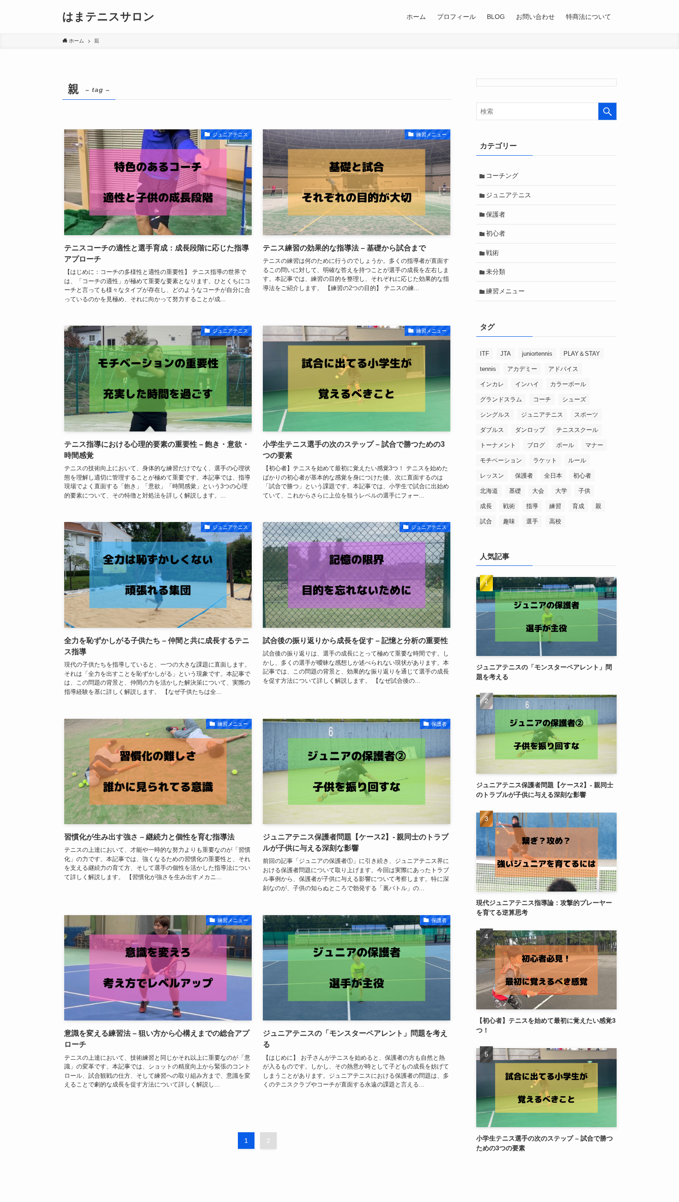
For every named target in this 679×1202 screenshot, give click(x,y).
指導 (532, 506)
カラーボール (568, 384)
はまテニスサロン (108, 16)
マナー (594, 445)
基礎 (515, 490)
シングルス (495, 414)
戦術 (492, 252)
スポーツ (586, 414)
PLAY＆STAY (582, 353)
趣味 (509, 521)
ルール (577, 460)
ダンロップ (530, 429)
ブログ (536, 445)
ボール (565, 445)
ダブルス (492, 429)
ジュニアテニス (508, 195)
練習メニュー (505, 291)
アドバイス (563, 368)
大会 (538, 490)
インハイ (527, 384)
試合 (486, 521)
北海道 (489, 490)
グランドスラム (501, 399)
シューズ (574, 399)
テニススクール (577, 429)
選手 (532, 521)
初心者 (495, 233)
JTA (505, 353)
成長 (486, 506)
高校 (555, 521)
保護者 (495, 214)
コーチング (502, 175)
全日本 (553, 475)
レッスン (492, 475)
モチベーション (501, 460)
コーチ (542, 399)
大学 (561, 490)
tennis (488, 368)
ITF (484, 353)
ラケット (545, 460)
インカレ (492, 384)
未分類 (495, 271)
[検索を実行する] (607, 111)
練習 (555, 506)
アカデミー (522, 368)
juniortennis (537, 353)
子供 (584, 490)
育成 (578, 506)
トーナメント (498, 445)
